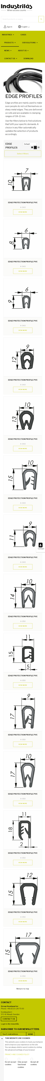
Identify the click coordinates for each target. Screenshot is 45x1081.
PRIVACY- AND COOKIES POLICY (17, 1054)
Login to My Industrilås (10, 1024)
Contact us (9, 58)
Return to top (22, 989)
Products (9, 43)
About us (22, 51)
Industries (7, 35)
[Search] (41, 19)
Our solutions (29, 43)
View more (22, 212)
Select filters (23, 154)
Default (27, 144)
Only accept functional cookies (22, 1064)
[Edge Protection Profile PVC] (23, 179)
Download (28, 58)
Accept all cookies (34, 1063)
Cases (23, 35)
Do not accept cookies (10, 1063)
